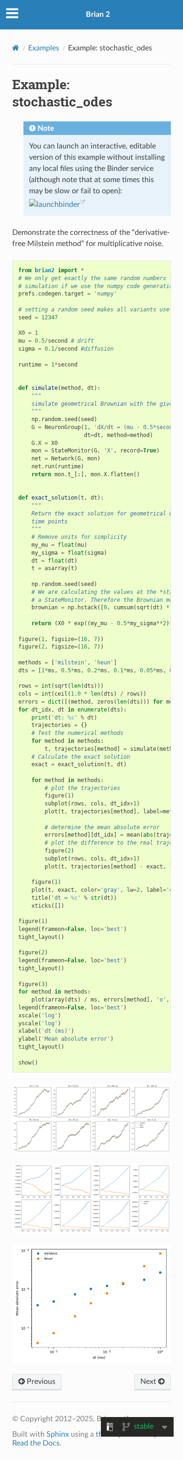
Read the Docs (36, 1443)
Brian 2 (98, 14)
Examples (43, 48)
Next (149, 1381)
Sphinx (57, 1434)
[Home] (15, 48)
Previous (40, 1381)
